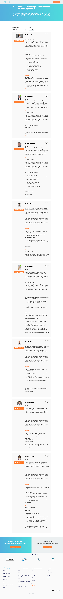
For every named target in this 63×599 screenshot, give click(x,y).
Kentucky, (27, 326)
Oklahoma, (27, 85)
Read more (27, 88)
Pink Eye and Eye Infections (23, 584)
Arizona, (26, 78)
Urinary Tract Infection (22, 586)
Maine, (30, 81)
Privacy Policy (5, 585)
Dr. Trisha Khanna (29, 34)
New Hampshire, (42, 82)
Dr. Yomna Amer (29, 96)
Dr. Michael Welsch (30, 143)
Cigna (48, 573)
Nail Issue (33, 578)
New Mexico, (27, 132)
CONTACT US (47, 547)
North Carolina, (32, 328)
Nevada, (37, 82)
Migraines (19, 583)
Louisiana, (27, 81)
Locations (5, 579)
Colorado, (34, 78)
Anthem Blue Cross (50, 572)
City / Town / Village (15, 27)
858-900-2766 (57, 590)
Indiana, (40, 254)
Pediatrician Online (6, 576)
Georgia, (33, 325)
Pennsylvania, (31, 85)
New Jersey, (32, 329)
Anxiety (19, 570)
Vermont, (30, 332)
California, (30, 78)
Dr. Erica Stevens (29, 203)
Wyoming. (44, 86)
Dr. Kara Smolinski (30, 456)
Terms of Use (5, 582)
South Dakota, (37, 85)
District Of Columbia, (33, 321)
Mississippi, (34, 254)
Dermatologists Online (7, 573)
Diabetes (19, 578)
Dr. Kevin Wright (29, 402)
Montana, (30, 82)
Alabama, (33, 324)
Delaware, (42, 78)
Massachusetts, (38, 81)
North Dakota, (37, 328)
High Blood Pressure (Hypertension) (24, 581)
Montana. (47, 332)
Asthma (19, 572)
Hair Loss (33, 575)
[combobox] (31, 30)
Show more (27, 51)
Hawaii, (42, 321)
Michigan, (43, 81)
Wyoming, (27, 324)
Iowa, (36, 325)
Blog (4, 570)
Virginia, (26, 86)
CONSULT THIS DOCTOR (19, 40)
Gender (30, 27)
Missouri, (27, 82)
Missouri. (26, 133)
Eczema (33, 573)
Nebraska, (34, 82)
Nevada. (33, 447)
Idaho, (45, 321)
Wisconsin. (30, 194)
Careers (4, 581)
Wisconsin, (40, 86)
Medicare (48, 575)
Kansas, (46, 132)
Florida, (47, 254)
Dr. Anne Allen (29, 266)
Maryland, (33, 81)
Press (4, 587)
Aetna (48, 570)
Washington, (30, 86)
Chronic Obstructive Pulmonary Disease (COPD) (23, 576)
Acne (32, 570)
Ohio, (31, 254)
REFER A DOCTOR (15, 547)
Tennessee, (42, 85)
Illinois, (38, 325)
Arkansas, (37, 324)
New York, (36, 132)
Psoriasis (33, 580)
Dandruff (33, 572)
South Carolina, (41, 393)
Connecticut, (38, 78)
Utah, (47, 85)
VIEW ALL (33, 585)
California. (45, 393)
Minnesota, (46, 81)
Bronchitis (19, 573)
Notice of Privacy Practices (8, 584)
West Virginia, (35, 86)
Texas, (45, 85)
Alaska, (30, 324)
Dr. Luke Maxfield (29, 341)
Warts (32, 583)
